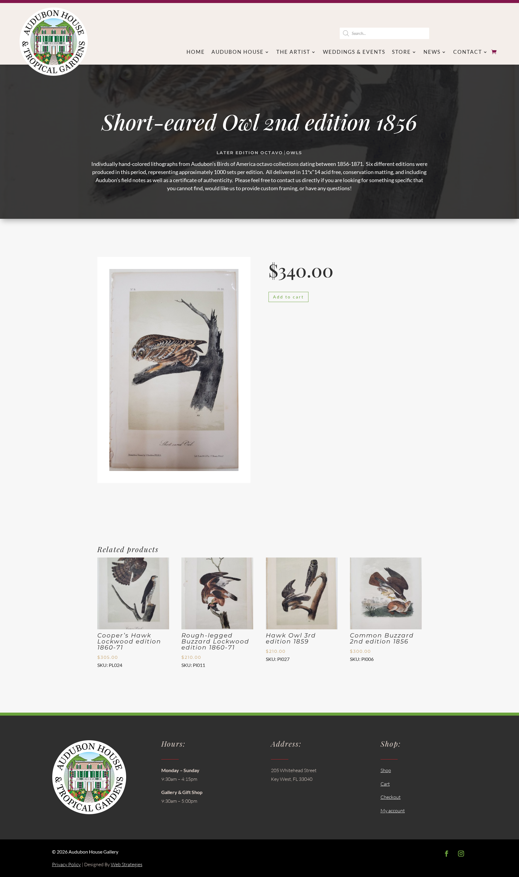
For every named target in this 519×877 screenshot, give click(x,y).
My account (393, 811)
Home (196, 52)
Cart (385, 784)
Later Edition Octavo (250, 152)
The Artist (293, 52)
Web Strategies (126, 864)
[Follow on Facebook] (447, 854)
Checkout (391, 797)
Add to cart (288, 296)
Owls (294, 152)
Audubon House (237, 52)
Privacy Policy (66, 864)
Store (401, 52)
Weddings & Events (354, 52)
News (432, 52)
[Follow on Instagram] (461, 854)
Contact (467, 52)
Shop (386, 770)
